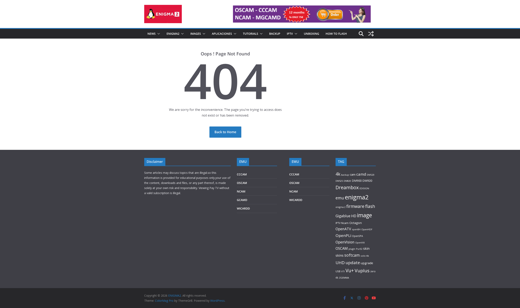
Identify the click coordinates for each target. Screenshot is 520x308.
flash (370, 206)
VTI (343, 271)
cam (352, 174)
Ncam (345, 223)
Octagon (355, 223)
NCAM (241, 191)
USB (338, 271)
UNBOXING (311, 34)
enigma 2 (341, 207)
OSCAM (242, 183)
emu (340, 198)
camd (361, 174)
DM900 (357, 181)
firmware (355, 206)
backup (345, 174)
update (353, 262)
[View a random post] (371, 34)
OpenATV (343, 229)
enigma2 (357, 197)
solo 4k (365, 255)
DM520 (370, 174)
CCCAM (242, 174)
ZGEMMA (344, 277)
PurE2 (359, 248)
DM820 (347, 180)
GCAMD (242, 200)
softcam (352, 255)
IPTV (290, 34)
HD (353, 215)
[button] (158, 34)
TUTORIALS (250, 34)
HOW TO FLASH (336, 34)
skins (339, 255)
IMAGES (195, 34)
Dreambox (347, 187)
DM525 (339, 180)
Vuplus (362, 270)
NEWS (151, 34)
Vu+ (350, 270)
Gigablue (343, 215)
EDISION (364, 188)
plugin (352, 248)
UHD (340, 262)
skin (366, 248)
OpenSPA (357, 236)
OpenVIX (360, 242)
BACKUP (274, 34)
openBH (356, 229)
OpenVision (345, 242)
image (364, 215)
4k (338, 174)
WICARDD (243, 208)
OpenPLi (343, 235)
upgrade (367, 263)
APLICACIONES (222, 34)
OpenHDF (366, 229)
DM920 (367, 180)
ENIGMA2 (173, 34)
